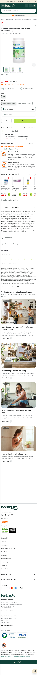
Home (2, 19)
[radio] (18, 109)
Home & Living (9, 19)
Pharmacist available (7, 611)
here (18, 286)
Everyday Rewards (6, 558)
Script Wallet (4, 568)
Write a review (17, 33)
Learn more (26, 1)
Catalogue (4, 555)
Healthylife (4, 538)
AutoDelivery (8, 114)
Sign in (5, 149)
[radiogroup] (18, 111)
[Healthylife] (10, 5)
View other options (29, 127)
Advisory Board (5, 545)
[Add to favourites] (35, 25)
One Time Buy (9, 109)
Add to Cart (24, 121)
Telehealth (4, 565)
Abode (3, 25)
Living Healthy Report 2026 (8, 548)
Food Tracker (4, 552)
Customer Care (6, 574)
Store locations (5, 630)
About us (3, 541)
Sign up (11, 149)
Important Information (8, 579)
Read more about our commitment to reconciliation (15, 656)
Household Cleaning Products (23, 19)
